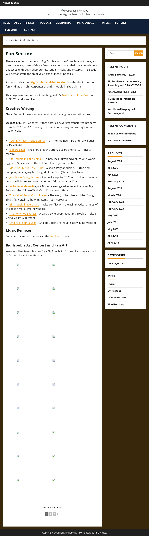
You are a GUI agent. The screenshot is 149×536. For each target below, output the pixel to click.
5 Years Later (17, 149)
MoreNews (85, 532)
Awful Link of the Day (75, 95)
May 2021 (113, 229)
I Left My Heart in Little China (27, 140)
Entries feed (114, 290)
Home (6, 22)
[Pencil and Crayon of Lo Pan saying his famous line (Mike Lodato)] (70, 371)
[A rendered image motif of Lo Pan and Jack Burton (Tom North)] (34, 490)
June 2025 (113, 174)
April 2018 (113, 242)
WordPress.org (116, 304)
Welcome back (127, 133)
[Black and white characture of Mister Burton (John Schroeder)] (70, 418)
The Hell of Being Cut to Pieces (28, 195)
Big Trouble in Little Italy (24, 204)
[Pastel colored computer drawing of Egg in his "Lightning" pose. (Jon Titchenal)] (34, 323)
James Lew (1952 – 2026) (121, 74)
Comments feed (117, 297)
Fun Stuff (11, 30)
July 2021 (113, 222)
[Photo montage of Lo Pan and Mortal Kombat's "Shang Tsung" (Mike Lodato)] (70, 323)
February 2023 (116, 208)
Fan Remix (56, 236)
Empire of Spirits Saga (22, 222)
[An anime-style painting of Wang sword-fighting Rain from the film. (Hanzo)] (70, 299)
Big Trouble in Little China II (26, 159)
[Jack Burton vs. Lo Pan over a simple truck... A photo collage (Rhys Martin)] (34, 466)
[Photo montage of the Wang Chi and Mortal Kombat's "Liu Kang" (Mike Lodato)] (34, 347)
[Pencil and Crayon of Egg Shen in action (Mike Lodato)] (34, 371)
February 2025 (116, 181)
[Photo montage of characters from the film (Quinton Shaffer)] (34, 418)
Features (120, 22)
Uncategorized (116, 263)
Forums (106, 22)
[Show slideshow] (52, 507)
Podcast (45, 22)
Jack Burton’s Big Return (24, 177)
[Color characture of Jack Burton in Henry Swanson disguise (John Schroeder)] (70, 394)
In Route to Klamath (21, 186)
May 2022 (113, 215)
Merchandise (85, 22)
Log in (111, 284)
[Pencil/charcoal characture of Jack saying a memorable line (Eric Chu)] (34, 394)
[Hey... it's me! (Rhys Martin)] (70, 442)
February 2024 (116, 201)
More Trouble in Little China (26, 168)
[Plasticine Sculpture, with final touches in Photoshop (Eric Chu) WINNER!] (34, 299)
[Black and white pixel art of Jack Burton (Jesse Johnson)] (70, 490)
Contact (29, 30)
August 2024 (115, 188)
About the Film (24, 22)
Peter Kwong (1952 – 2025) (122, 91)
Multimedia (63, 22)
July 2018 (113, 235)
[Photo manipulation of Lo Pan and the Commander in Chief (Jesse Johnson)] (70, 466)
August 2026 (115, 161)
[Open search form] (145, 26)
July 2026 (113, 167)
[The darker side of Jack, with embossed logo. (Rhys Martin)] (34, 443)
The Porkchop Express (23, 213)
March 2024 (114, 195)
